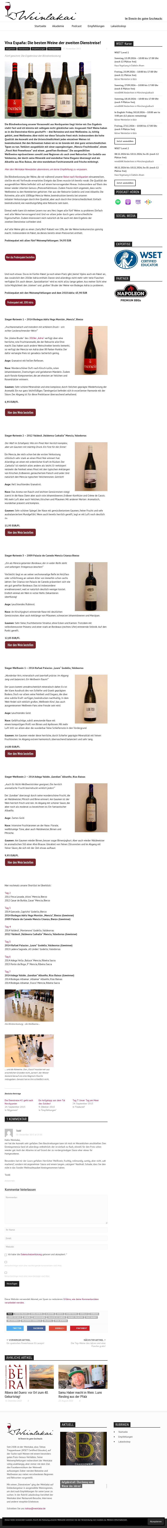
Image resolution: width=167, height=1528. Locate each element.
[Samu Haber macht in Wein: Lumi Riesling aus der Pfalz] (82, 1376)
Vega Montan (61, 1321)
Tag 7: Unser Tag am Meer (86, 1100)
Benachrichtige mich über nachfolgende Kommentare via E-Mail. (33, 1265)
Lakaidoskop (118, 26)
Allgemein (10, 48)
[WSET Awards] (138, 259)
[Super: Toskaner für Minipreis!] (83, 1448)
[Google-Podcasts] (150, 202)
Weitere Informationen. (117, 1520)
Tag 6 (8, 956)
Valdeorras (13, 1321)
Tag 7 (8, 971)
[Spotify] (119, 202)
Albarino (50, 1314)
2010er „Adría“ (36, 338)
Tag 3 (8, 907)
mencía (27, 1317)
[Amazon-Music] (140, 202)
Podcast (77, 26)
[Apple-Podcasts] (130, 202)
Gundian (94, 1314)
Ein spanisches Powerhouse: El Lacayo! (25, 1343)
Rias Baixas (91, 1317)
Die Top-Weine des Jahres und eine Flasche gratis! (88, 1345)
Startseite (40, 26)
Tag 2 (8, 892)
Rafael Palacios (75, 1317)
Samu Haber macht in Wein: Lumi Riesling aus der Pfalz (80, 1395)
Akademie (56, 27)
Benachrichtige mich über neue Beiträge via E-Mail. (27, 1276)
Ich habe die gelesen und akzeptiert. (37, 1254)
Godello (83, 1314)
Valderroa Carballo (31, 1321)
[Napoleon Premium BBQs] (130, 292)
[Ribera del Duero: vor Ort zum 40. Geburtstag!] (29, 1376)
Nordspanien (54, 48)
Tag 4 (8, 926)
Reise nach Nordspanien (75, 176)
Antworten (10, 1181)
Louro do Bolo (14, 1317)
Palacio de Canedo (56, 1317)
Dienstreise (24, 48)
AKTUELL (68, 1425)
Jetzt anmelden (125, 141)
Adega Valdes (21, 1314)
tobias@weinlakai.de (35, 1508)
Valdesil (48, 1321)
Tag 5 (8, 941)
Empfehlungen (96, 26)
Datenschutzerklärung (31, 1254)
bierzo (60, 1314)
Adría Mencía (37, 1314)
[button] (132, 26)
